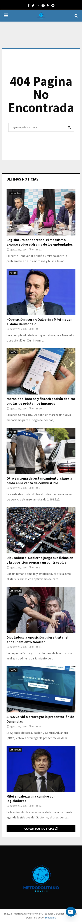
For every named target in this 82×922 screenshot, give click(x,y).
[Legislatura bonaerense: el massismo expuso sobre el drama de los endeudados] (41, 212)
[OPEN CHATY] (71, 912)
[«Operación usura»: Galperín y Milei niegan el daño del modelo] (41, 292)
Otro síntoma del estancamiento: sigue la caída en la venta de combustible (39, 480)
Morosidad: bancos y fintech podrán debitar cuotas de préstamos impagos (41, 401)
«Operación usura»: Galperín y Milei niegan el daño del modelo (40, 321)
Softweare (50, 917)
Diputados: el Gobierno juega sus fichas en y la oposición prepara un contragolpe (40, 560)
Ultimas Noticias (22, 179)
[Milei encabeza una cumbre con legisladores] (41, 769)
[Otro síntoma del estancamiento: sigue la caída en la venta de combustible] (41, 451)
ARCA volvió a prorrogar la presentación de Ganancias (40, 719)
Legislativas (15, 193)
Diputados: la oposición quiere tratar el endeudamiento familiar (37, 639)
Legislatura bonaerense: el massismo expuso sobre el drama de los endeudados (40, 242)
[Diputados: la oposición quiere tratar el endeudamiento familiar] (41, 610)
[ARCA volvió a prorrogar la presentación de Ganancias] (41, 689)
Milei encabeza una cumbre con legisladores (31, 798)
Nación (13, 272)
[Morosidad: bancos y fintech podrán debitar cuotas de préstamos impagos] (41, 371)
